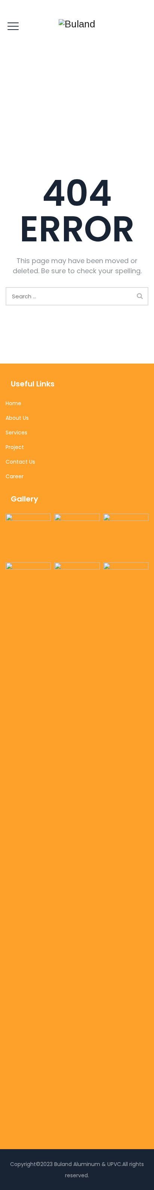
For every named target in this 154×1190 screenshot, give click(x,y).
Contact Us (20, 462)
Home (13, 403)
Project (15, 447)
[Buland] (77, 24)
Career (15, 476)
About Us (17, 418)
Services (16, 432)
